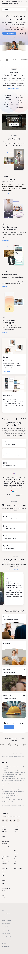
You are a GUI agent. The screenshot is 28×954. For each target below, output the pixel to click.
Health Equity (4, 893)
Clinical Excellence (6, 888)
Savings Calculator (6, 841)
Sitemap (3, 907)
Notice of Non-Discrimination (7, 926)
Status (3, 910)
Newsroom (4, 873)
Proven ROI (4, 838)
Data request (4, 943)
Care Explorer (4, 863)
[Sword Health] (5, 9)
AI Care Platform (17, 854)
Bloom (15, 858)
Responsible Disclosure (6, 923)
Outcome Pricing (5, 846)
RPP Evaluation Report (6, 930)
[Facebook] (6, 820)
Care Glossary (5, 866)
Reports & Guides (5, 856)
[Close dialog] (26, 2)
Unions (3, 836)
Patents (3, 870)
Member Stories (17, 834)
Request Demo (5, 843)
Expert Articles (5, 854)
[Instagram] (3, 820)
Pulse (15, 861)
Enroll (15, 831)
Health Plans (4, 831)
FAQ (3, 875)
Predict (15, 866)
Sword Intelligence (18, 868)
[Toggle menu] (24, 9)
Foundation (4, 885)
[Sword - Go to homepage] (14, 813)
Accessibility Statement (6, 920)
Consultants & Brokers (6, 834)
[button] (15, 37)
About (3, 883)
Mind (15, 863)
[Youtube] (14, 820)
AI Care (3, 890)
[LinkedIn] (10, 820)
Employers (4, 829)
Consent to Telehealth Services (7, 936)
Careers (3, 895)
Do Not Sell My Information (7, 933)
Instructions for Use (5, 946)
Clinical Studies (5, 868)
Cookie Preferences (5, 949)
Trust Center (4, 897)
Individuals (16, 829)
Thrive (15, 856)
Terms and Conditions (6, 913)
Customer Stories (5, 861)
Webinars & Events (6, 858)
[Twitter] (18, 820)
